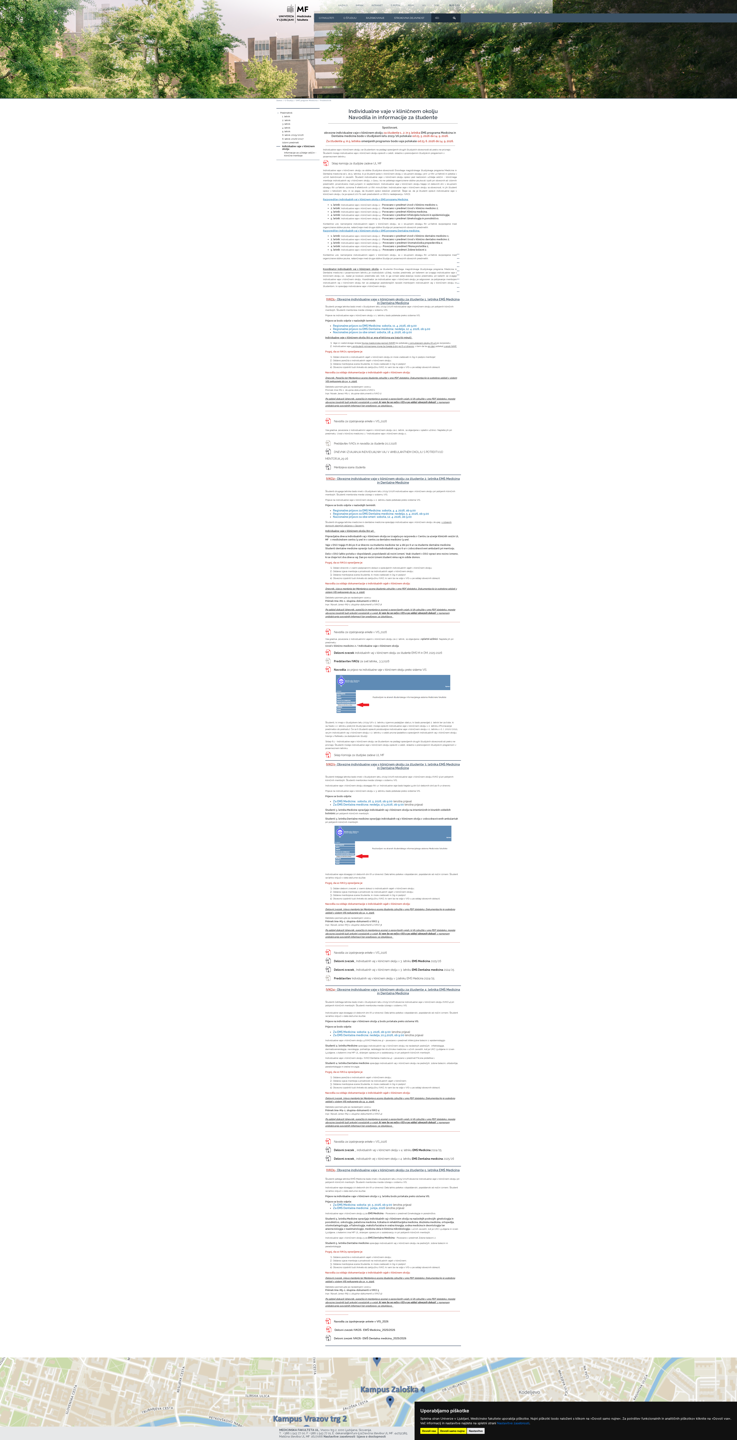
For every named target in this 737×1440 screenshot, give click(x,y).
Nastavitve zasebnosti (513, 1423)
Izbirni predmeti (290, 142)
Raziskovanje (375, 17)
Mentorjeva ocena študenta (349, 467)
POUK (411, 5)
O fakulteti (326, 17)
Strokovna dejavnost (409, 17)
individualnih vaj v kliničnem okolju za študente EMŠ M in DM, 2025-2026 (388, 652)
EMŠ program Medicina (307, 100)
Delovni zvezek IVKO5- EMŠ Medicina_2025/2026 (365, 1329)
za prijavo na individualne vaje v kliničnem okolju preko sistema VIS (380, 669)
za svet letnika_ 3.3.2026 (361, 661)
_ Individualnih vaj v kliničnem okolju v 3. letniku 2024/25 (394, 969)
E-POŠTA (395, 5)
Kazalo (343, 5)
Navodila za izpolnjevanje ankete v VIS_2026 (360, 421)
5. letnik (286, 131)
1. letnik (286, 116)
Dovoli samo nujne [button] (452, 1431)
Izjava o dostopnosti (371, 1436)
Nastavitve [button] (476, 1431)
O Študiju (350, 17)
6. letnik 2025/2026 (292, 135)
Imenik (360, 5)
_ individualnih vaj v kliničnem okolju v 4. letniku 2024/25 (387, 1150)
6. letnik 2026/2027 (292, 139)
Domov (279, 100)
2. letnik (286, 120)
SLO (451, 5)
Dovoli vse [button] (429, 1431)
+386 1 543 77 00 (294, 1433)
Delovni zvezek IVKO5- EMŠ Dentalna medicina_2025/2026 (370, 1338)
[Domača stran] (293, 13)
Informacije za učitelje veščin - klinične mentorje (300, 154)
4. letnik (286, 127)
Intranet (377, 5)
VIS (424, 5)
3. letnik (286, 124)
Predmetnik (325, 100)
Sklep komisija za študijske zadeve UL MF (357, 163)
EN (458, 5)
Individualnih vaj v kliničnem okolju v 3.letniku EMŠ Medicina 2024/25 (384, 978)
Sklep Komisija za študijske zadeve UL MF (359, 755)
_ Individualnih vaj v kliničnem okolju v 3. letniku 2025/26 (387, 961)
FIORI (436, 5)
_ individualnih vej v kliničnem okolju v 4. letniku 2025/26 (394, 1158)
